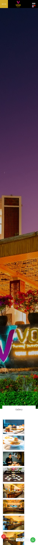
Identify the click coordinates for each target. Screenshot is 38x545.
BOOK (4, 4)
